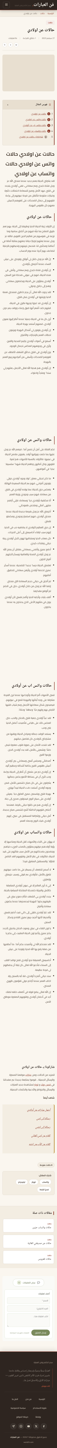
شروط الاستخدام (39, 1408)
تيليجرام (21, 1182)
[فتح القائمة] (6, 5)
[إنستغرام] (21, 1426)
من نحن (28, 1399)
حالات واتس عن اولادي (36, 119)
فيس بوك (46, 1084)
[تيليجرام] (13, 1426)
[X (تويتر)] (36, 1426)
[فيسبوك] (44, 1426)
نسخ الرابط (44, 1189)
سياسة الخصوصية (18, 1408)
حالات (42, 13)
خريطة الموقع (22, 1417)
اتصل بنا (15, 1399)
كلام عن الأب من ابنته (39, 1144)
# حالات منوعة (46, 1165)
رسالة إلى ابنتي (42, 1127)
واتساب (45, 1182)
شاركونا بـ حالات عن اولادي (31, 136)
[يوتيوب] (29, 1426)
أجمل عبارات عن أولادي (38, 1110)
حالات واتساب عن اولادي (35, 131)
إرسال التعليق (40, 1332)
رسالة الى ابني (43, 1118)
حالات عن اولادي (38, 113)
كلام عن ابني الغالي (40, 1135)
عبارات (28, 1074)
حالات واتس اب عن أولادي (34, 125)
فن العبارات (15, 1437)
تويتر (36, 1084)
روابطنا (38, 1417)
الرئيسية (51, 13)
